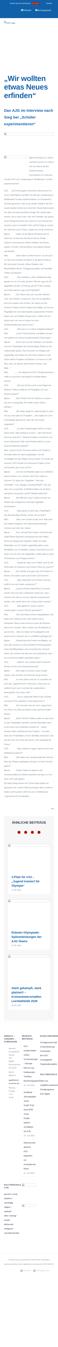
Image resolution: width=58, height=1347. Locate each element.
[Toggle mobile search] (48, 24)
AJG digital (45, 1094)
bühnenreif (8, 1224)
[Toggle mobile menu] (53, 24)
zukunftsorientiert (11, 1233)
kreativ (7, 1220)
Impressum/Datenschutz (13, 1264)
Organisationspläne (47, 1064)
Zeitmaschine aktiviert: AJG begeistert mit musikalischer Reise (29, 1156)
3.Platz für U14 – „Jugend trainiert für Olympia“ (25, 881)
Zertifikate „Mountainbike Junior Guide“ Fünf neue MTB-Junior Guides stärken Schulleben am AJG (29, 1111)
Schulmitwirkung (47, 1047)
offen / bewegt (10, 1216)
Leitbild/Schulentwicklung (47, 1085)
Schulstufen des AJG (45, 1053)
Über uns (44, 1081)
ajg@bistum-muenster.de (13, 1081)
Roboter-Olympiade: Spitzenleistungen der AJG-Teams (26, 937)
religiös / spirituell (7, 1209)
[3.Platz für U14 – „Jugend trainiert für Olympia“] (29, 857)
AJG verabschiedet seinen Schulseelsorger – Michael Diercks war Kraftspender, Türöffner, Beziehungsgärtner (29, 1063)
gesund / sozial (10, 1194)
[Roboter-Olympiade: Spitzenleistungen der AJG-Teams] (29, 912)
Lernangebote (46, 1060)
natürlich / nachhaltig (8, 1200)
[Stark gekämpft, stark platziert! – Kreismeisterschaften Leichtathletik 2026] (29, 968)
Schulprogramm (47, 1089)
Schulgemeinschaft (47, 1042)
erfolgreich (8, 1229)
